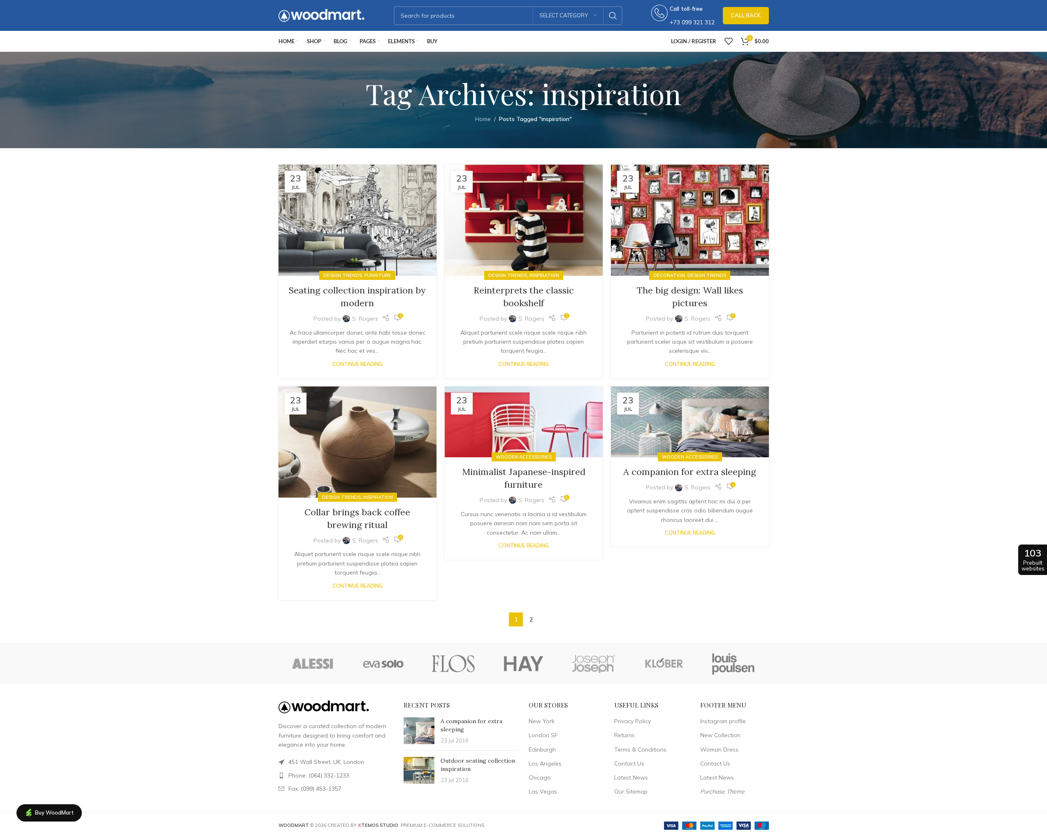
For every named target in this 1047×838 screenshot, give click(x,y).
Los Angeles (545, 763)
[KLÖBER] (664, 663)
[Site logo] (322, 15)
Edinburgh (542, 749)
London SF (543, 735)
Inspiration (544, 275)
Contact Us (629, 763)
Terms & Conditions (640, 749)
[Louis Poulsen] (733, 663)
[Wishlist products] (728, 41)
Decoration (669, 275)
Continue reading (357, 364)
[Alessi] (313, 663)
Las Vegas (543, 791)
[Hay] (523, 663)
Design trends (342, 275)
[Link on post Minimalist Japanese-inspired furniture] (524, 422)
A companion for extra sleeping (689, 471)
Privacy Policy (632, 721)
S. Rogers (365, 318)
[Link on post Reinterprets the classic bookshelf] (524, 220)
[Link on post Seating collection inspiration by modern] (357, 220)
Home (483, 119)
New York (542, 721)
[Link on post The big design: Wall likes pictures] (690, 220)
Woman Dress (719, 749)
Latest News (631, 777)
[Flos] (453, 663)
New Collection (720, 735)
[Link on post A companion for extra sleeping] (690, 422)
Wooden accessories (524, 457)
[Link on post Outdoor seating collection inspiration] (419, 770)
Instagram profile (723, 721)
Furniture (377, 275)
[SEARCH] (613, 15)
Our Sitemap (631, 791)
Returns (624, 735)
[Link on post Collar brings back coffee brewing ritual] (357, 442)
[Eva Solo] (383, 663)
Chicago (540, 777)
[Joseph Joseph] (594, 663)
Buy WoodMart (54, 812)
